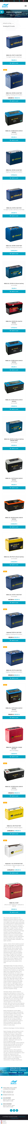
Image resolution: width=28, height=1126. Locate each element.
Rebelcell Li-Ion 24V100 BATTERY (14, 863)
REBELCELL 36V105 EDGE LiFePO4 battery (14, 518)
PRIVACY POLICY (21, 1116)
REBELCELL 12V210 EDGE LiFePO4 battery (14, 400)
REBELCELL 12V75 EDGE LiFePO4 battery (14, 708)
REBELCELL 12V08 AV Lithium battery (14, 283)
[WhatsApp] (17, 1110)
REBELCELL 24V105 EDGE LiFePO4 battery (14, 787)
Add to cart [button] (15, 63)
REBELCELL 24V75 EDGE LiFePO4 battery (14, 479)
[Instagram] (14, 1110)
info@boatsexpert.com (8, 1094)
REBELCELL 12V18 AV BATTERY (14, 208)
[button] (3, 1)
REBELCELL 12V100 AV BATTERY (14, 93)
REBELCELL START (14, 903)
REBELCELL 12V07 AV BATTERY (14, 55)
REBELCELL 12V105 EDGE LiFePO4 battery (14, 131)
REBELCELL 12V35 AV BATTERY (14, 594)
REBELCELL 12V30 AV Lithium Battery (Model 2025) (14, 439)
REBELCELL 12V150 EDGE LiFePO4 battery (14, 361)
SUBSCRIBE (10, 1075)
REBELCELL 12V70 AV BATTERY (14, 670)
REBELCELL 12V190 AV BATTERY (14, 245)
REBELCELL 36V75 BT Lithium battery (14, 557)
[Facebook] (11, 1110)
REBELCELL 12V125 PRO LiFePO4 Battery (14, 322)
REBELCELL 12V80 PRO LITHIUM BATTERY (14, 748)
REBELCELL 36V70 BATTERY (14, 826)
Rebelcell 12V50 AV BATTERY (14, 632)
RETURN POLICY (14, 1118)
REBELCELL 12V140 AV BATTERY (14, 170)
